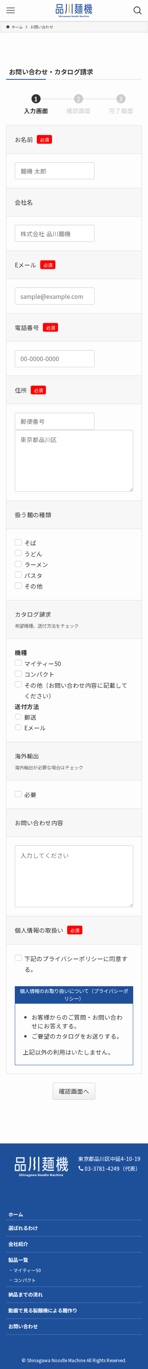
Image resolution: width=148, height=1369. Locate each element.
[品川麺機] (74, 10)
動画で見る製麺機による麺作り (42, 1310)
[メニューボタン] (10, 10)
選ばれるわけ (23, 1228)
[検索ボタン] (137, 10)
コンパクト (24, 1280)
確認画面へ (74, 1091)
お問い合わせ (23, 1326)
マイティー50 (27, 1270)
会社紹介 (18, 1243)
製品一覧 (18, 1259)
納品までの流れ (25, 1294)
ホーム (15, 1214)
